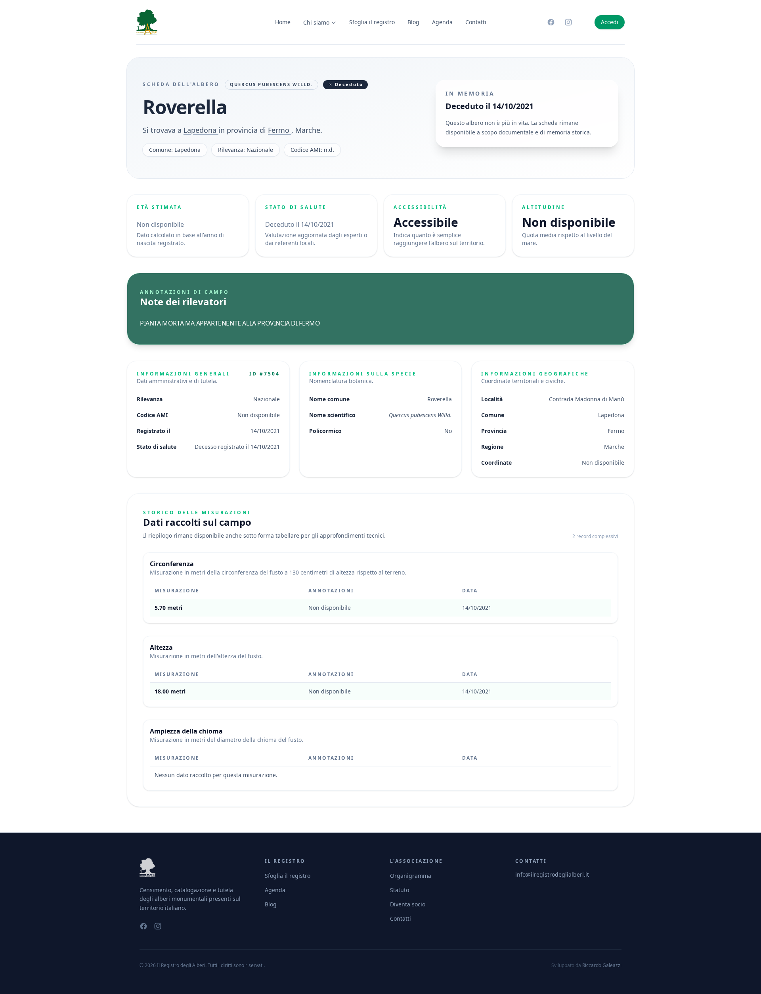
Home (283, 22)
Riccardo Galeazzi (601, 965)
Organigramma (410, 875)
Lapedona (201, 130)
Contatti (475, 22)
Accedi (609, 22)
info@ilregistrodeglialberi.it (552, 874)
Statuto (399, 890)
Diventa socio (407, 904)
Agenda (442, 22)
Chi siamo (316, 22)
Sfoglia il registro (372, 22)
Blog (413, 22)
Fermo (279, 130)
